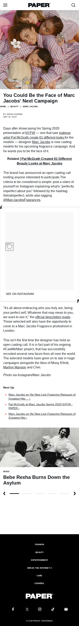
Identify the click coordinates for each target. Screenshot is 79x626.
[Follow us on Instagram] (39, 609)
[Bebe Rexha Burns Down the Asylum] (39, 447)
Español (39, 583)
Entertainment (39, 560)
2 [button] (39, 493)
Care (39, 576)
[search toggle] (73, 5)
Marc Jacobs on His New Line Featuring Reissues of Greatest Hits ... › (42, 396)
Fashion (39, 544)
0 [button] (14, 493)
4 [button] (64, 493)
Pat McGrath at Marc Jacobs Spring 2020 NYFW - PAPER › (41, 406)
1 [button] (27, 493)
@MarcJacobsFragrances (21, 200)
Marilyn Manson (14, 367)
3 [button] (52, 493)
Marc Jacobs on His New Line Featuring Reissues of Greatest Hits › (42, 415)
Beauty (14, 106)
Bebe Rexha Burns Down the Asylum (36, 480)
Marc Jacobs (41, 142)
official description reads (52, 317)
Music (6, 471)
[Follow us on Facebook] (13, 609)
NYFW (30, 133)
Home (3, 106)
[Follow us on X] (26, 609)
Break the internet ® (39, 568)
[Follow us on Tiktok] (52, 609)
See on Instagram (20, 293)
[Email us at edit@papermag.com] (66, 609)
